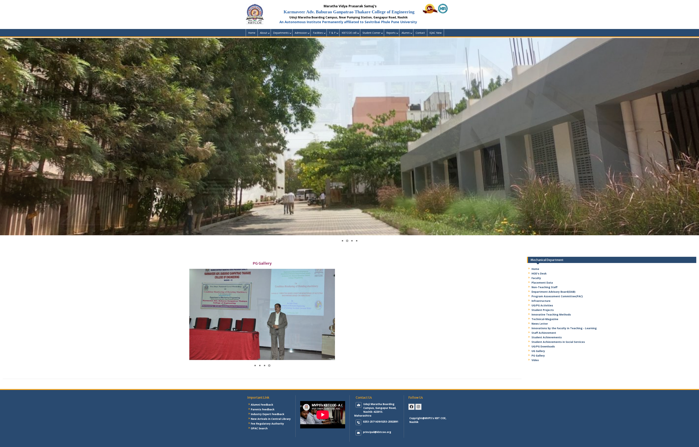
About (263, 32)
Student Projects (543, 310)
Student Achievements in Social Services (558, 342)
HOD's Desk (539, 273)
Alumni (406, 32)
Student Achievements (547, 337)
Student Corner (371, 32)
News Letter (540, 323)
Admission (301, 32)
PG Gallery (538, 355)
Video (535, 360)
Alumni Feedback (262, 404)
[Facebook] (411, 407)
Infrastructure (541, 301)
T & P (332, 32)
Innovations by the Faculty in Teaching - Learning (564, 328)
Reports (391, 32)
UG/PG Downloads (543, 346)
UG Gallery (538, 351)
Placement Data (542, 282)
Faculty (536, 278)
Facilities (318, 32)
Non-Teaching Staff (544, 287)
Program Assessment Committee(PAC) (557, 296)
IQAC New (435, 32)
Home (251, 32)
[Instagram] (418, 407)
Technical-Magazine (545, 319)
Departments (281, 32)
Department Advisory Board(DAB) (553, 291)
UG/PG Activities (542, 305)
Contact (420, 32)
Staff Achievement (544, 332)
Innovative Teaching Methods (551, 314)
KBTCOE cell (349, 32)
